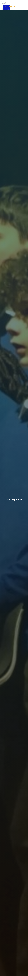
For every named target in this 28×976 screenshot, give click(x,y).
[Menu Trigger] (2, 2)
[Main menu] (26, 7)
